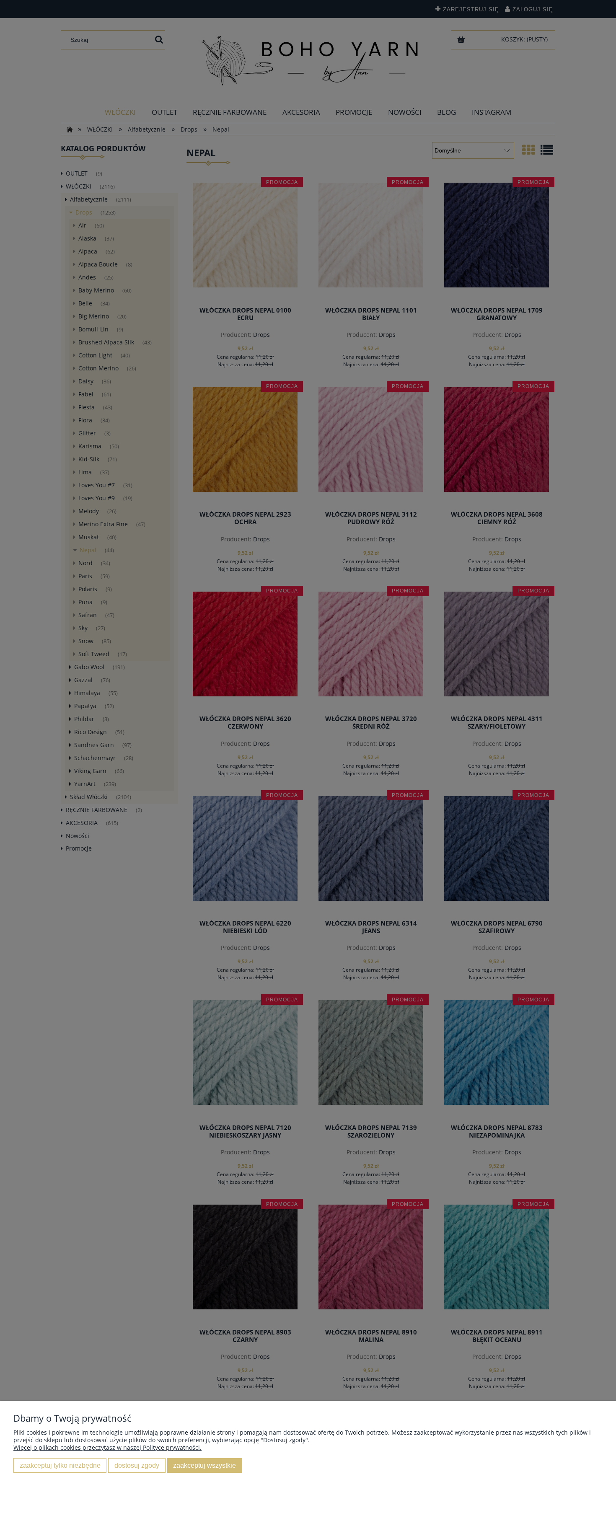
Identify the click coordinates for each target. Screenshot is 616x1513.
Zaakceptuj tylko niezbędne (60, 1465)
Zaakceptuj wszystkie (204, 1465)
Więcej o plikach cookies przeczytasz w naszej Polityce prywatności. (107, 1447)
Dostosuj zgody (136, 1465)
